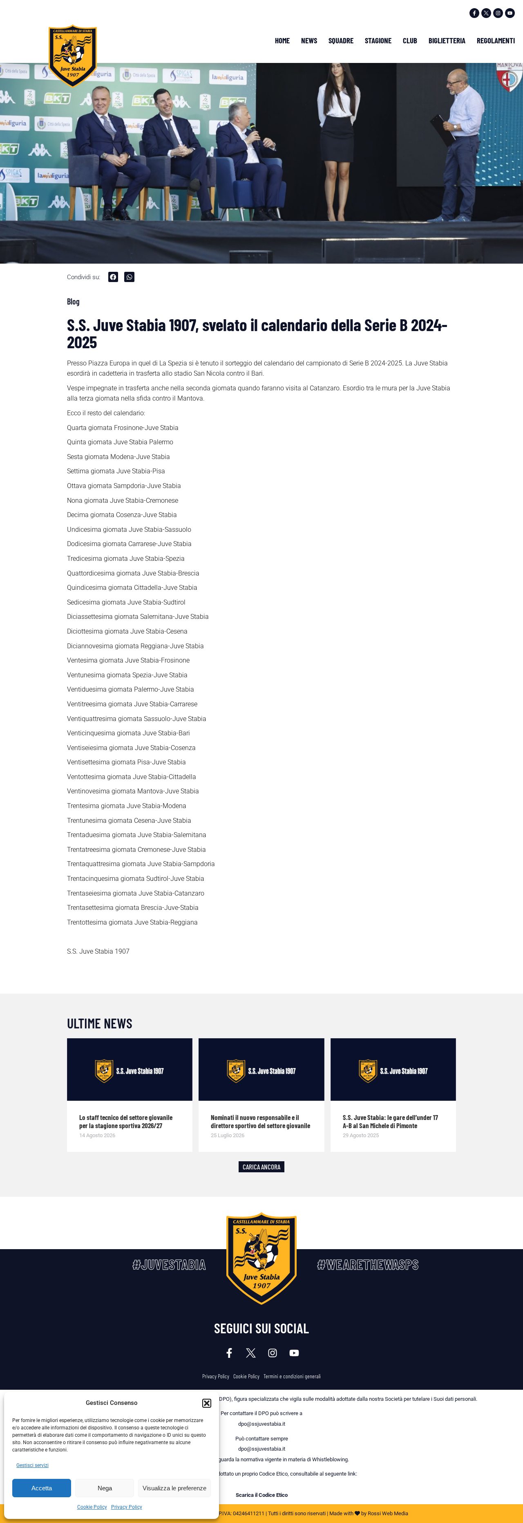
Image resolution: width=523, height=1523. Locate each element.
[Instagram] (498, 13)
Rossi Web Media (388, 1513)
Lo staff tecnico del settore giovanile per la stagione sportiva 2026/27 (125, 1121)
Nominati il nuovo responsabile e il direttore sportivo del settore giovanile (260, 1121)
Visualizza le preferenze (174, 1488)
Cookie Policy (92, 1507)
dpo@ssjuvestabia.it (261, 1424)
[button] (207, 1403)
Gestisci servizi (32, 1465)
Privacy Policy (126, 1507)
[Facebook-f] (474, 13)
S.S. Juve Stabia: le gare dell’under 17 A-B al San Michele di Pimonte (390, 1121)
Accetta (41, 1488)
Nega (105, 1488)
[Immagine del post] (130, 1069)
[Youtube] (510, 13)
